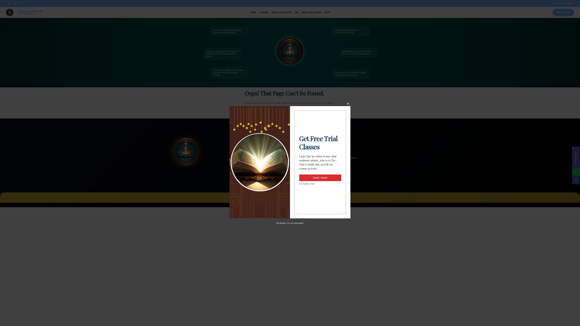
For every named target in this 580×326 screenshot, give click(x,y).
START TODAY (320, 178)
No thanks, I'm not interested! (289, 223)
